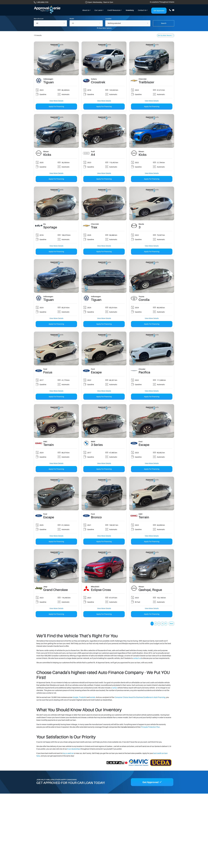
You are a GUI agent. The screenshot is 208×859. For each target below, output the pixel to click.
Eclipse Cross (101, 590)
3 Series (97, 445)
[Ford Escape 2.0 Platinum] (151, 421)
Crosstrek (98, 82)
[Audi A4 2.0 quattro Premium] (104, 131)
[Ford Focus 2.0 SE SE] (56, 348)
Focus (47, 372)
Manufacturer (39, 19)
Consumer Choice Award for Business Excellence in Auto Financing (140, 697)
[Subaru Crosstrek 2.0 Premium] (104, 58)
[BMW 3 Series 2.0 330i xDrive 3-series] (104, 421)
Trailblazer (146, 82)
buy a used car (68, 753)
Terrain (48, 445)
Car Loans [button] (98, 10)
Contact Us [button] (142, 10)
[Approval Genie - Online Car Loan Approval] (47, 10)
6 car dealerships (73, 749)
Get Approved (159, 11)
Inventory (130, 10)
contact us (137, 658)
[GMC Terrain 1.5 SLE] (56, 421)
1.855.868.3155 (42, 2)
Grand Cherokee (55, 590)
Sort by (165, 35)
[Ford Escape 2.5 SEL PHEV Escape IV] (104, 348)
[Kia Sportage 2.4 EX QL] (56, 203)
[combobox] (50, 23)
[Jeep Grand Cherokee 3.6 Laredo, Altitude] (56, 566)
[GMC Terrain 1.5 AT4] (151, 493)
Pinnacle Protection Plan (150, 727)
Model (72, 19)
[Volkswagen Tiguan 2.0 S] (56, 58)
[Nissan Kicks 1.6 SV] (151, 131)
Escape (96, 372)
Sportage (50, 227)
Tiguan (48, 82)
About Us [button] (85, 10)
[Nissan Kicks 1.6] (56, 131)
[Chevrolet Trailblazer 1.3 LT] (151, 58)
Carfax (114, 688)
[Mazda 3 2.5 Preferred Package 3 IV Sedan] (151, 203)
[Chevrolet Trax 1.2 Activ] (104, 203)
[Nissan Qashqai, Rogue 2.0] (151, 566)
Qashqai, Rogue (150, 590)
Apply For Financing (56, 107)
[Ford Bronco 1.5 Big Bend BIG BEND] (104, 493)
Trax (94, 227)
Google (75, 697)
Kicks (47, 155)
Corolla (144, 300)
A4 (93, 155)
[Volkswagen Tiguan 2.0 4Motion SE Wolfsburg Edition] (56, 276)
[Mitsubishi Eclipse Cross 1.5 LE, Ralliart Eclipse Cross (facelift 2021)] (104, 566)
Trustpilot (82, 697)
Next (171, 624)
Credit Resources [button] (113, 10)
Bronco (96, 517)
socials (92, 697)
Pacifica (144, 372)
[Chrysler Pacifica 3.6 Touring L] (151, 348)
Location (108, 19)
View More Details (56, 101)
